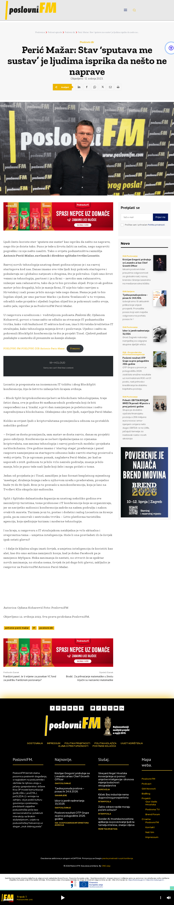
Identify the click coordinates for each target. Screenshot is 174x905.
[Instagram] (58, 708)
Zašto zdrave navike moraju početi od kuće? (114, 808)
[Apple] (81, 708)
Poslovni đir (70, 32)
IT (34, 627)
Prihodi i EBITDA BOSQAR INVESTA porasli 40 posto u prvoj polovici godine (136, 403)
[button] (134, 10)
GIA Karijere (129, 291)
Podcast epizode (55, 32)
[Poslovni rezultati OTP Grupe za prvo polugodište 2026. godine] (159, 359)
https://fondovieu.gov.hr (136, 880)
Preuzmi (75, 348)
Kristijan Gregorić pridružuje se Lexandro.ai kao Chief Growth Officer (137, 262)
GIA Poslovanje (130, 256)
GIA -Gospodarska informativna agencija (134, 353)
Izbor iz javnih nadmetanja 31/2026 (69, 802)
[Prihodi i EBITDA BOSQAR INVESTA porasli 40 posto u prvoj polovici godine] (159, 404)
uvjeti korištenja (126, 858)
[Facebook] (86, 87)
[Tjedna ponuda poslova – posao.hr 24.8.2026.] (159, 298)
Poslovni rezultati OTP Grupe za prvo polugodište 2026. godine (136, 360)
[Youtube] (116, 708)
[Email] (110, 87)
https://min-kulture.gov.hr (155, 880)
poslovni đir (46, 627)
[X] (102, 87)
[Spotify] (92, 708)
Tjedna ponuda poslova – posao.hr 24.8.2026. (135, 296)
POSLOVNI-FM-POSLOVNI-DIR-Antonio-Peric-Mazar (34, 348)
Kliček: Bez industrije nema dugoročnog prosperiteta (113, 796)
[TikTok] (98, 708)
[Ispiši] (118, 87)
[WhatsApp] (94, 87)
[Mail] (69, 708)
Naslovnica (40, 32)
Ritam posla (104, 801)
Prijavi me (160, 217)
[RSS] (75, 708)
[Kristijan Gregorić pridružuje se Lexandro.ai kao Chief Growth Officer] (159, 263)
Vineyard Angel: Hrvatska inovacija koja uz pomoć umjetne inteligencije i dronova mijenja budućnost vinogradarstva (116, 779)
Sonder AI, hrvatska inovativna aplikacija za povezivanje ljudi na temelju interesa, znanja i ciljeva (116, 822)
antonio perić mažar (17, 627)
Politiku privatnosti (156, 225)
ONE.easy (106, 866)
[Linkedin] (78, 87)
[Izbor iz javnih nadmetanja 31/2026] (159, 334)
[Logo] (87, 725)
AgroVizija (104, 789)
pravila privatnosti (110, 858)
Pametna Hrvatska (107, 829)
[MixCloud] (121, 708)
